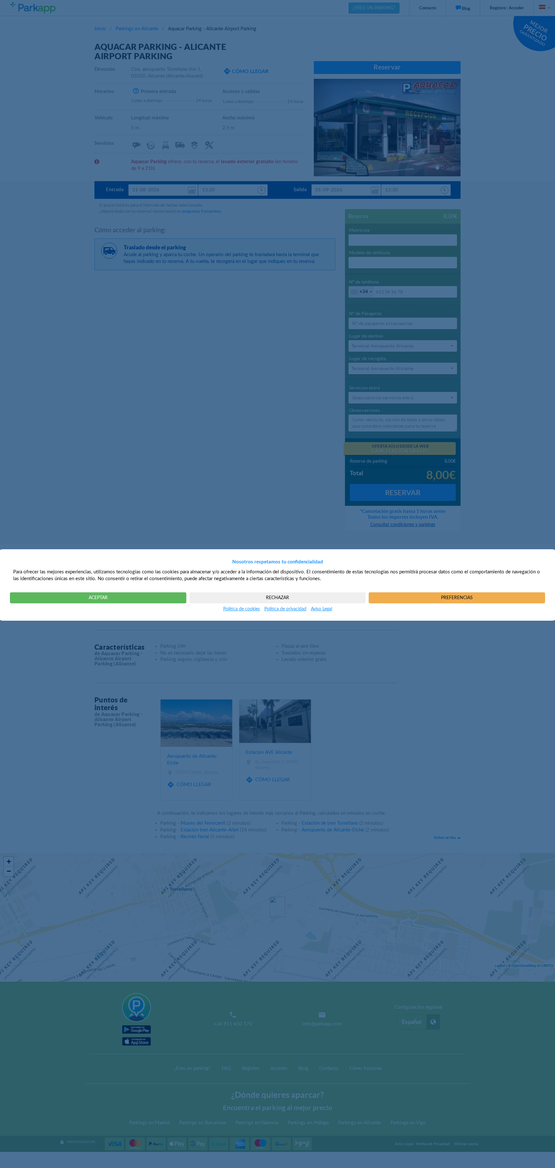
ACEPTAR (98, 598)
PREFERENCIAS (457, 598)
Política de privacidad (285, 609)
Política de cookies (241, 609)
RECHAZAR (277, 598)
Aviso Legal (321, 609)
